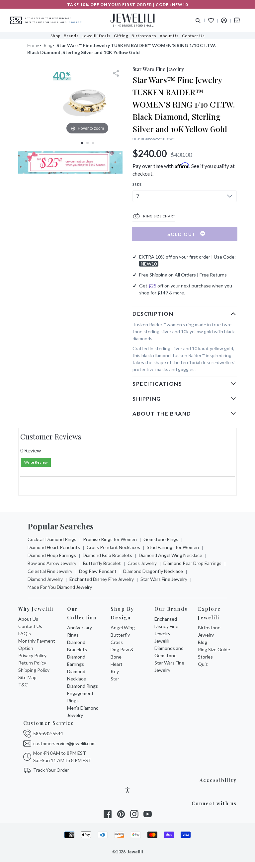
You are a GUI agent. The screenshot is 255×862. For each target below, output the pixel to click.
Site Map (27, 677)
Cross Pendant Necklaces (113, 547)
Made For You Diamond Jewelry (60, 587)
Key (115, 671)
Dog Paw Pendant (98, 571)
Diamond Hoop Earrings (52, 555)
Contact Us (30, 626)
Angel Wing (123, 627)
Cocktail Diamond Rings (52, 539)
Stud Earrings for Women (173, 547)
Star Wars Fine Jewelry (163, 579)
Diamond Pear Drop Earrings (192, 563)
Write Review (35, 462)
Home (33, 45)
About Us (28, 619)
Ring (47, 45)
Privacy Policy (32, 655)
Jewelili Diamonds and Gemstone (169, 648)
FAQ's (24, 633)
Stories (205, 657)
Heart (117, 664)
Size (137, 184)
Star (115, 678)
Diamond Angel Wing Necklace (170, 555)
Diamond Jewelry (45, 579)
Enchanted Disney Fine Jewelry (101, 579)
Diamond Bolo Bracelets (107, 555)
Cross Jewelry (142, 563)
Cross (117, 642)
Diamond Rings (82, 686)
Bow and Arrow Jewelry (52, 563)
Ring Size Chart (158, 216)
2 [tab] (87, 143)
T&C (23, 684)
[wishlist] (211, 20)
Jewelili (135, 851)
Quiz (203, 664)
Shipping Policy (33, 670)
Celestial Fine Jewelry (50, 571)
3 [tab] (93, 143)
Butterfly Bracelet (102, 563)
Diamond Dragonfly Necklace (153, 571)
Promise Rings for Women (110, 539)
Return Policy (32, 663)
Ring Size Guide (214, 649)
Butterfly (120, 635)
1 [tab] (82, 143)
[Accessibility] (127, 791)
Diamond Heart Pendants (54, 547)
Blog (202, 642)
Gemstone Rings (160, 539)
